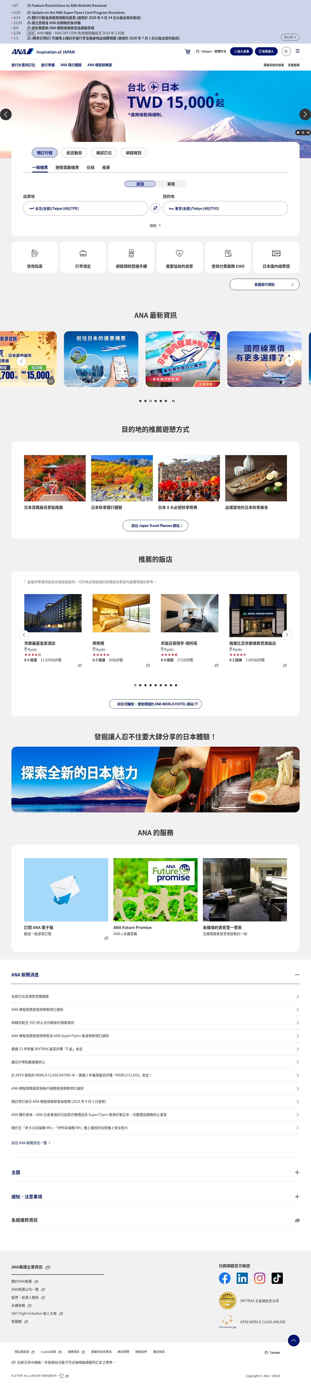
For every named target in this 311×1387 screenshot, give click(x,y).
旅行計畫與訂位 (23, 64)
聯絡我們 (141, 1351)
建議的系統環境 (101, 1351)
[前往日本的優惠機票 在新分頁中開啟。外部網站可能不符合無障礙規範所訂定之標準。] (74, 359)
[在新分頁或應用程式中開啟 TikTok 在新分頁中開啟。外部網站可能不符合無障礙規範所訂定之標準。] (277, 1278)
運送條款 (159, 1351)
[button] (290, 37)
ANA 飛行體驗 (71, 64)
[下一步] (151, 153)
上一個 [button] (6, 114)
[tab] (45, 152)
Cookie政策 (49, 1352)
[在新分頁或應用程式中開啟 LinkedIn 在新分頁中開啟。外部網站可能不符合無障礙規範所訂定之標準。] (242, 1278)
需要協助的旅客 (274, 65)
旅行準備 (48, 64)
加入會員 (243, 51)
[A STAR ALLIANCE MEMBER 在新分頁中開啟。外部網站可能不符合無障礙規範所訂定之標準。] (40, 1375)
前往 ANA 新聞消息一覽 (29, 1142)
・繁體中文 (213, 51)
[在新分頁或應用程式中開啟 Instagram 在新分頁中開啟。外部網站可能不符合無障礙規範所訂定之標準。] (260, 1278)
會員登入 (268, 51)
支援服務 (294, 65)
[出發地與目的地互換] (155, 208)
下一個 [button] (305, 114)
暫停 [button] (173, 401)
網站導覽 (123, 1351)
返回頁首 (294, 1340)
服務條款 (74, 1352)
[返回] (27, 153)
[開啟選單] (298, 51)
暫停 (308, 132)
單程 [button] (171, 184)
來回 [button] (140, 184)
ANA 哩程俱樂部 (99, 64)
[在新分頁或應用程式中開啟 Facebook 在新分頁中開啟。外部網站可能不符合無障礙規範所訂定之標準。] (225, 1278)
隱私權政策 (22, 1352)
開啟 (153, 225)
